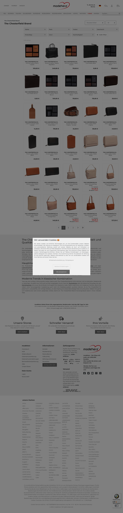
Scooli (77, 458)
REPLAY (77, 431)
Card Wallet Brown (32, 92)
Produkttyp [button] (28, 35)
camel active (26, 472)
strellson (91, 415)
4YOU (24, 403)
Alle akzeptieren (61, 272)
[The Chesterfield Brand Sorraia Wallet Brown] (110, 81)
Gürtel (75, 13)
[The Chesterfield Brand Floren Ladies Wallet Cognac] (71, 141)
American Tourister (28, 411)
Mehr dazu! (61, 332)
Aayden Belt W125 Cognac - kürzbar (71, 123)
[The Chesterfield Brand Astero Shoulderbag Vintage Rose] (52, 203)
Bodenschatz (26, 437)
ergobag (38, 450)
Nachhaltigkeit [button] (78, 35)
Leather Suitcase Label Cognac (32, 123)
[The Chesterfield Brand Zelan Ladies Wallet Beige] (110, 141)
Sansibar (78, 448)
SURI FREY (92, 418)
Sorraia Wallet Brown (110, 92)
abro (23, 406)
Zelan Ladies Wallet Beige (110, 153)
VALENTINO (92, 459)
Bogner (24, 439)
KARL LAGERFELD (54, 467)
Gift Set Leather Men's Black (110, 62)
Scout (77, 463)
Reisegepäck (46, 13)
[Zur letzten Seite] (83, 228)
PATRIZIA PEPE (66, 480)
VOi (90, 469)
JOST (50, 462)
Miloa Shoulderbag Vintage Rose (110, 183)
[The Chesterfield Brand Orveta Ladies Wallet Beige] (91, 141)
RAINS (77, 423)
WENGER (92, 474)
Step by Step (92, 410)
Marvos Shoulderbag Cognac (91, 215)
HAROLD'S (52, 430)
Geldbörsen (27, 13)
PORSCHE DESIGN (81, 418)
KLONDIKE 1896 (54, 475)
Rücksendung (46, 351)
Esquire (38, 455)
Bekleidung (67, 13)
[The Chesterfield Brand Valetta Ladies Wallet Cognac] (32, 172)
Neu (5, 13)
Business (11, 13)
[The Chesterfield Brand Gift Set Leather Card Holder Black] (52, 111)
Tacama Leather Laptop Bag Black (51, 62)
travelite (91, 447)
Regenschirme (57, 13)
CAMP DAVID (26, 474)
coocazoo (39, 411)
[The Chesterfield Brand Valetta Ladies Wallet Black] (52, 172)
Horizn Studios (53, 447)
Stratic (91, 413)
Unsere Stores (26, 366)
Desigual (38, 426)
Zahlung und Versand (49, 359)
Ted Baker (92, 427)
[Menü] (120, 494)
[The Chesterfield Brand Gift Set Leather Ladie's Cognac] (71, 51)
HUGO (51, 450)
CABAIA (24, 467)
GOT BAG (52, 418)
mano (64, 443)
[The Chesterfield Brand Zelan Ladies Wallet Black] (110, 111)
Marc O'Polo (66, 450)
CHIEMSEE (39, 403)
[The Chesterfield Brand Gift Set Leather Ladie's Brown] (91, 81)
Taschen (18, 13)
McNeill (64, 453)
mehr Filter (103, 35)
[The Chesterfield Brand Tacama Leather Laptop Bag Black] (52, 51)
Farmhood (39, 457)
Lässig (64, 411)
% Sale (90, 13)
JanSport (52, 457)
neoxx (64, 460)
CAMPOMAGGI (27, 477)
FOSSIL (38, 462)
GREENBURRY (53, 420)
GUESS (51, 427)
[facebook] (85, 373)
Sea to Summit (80, 468)
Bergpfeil (25, 429)
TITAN (90, 439)
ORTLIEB (65, 468)
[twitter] (89, 373)
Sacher (77, 438)
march (64, 448)
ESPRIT (38, 452)
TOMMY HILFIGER (94, 442)
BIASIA (24, 434)
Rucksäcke (36, 13)
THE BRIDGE (93, 430)
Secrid (77, 470)
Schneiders (78, 453)
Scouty (77, 465)
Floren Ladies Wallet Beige (32, 215)
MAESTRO (65, 429)
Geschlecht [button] (100, 29)
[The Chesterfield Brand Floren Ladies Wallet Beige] (32, 203)
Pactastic (65, 478)
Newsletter (45, 361)
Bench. (24, 427)
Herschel (51, 440)
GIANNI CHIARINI (54, 410)
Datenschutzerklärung (29, 356)
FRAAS (38, 465)
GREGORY (52, 425)
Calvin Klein (26, 469)
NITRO (64, 463)
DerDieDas (39, 423)
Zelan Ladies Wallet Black (110, 123)
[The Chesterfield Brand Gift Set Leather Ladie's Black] (71, 81)
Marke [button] (27, 29)
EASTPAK (38, 442)
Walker (91, 471)
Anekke (24, 413)
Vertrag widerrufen (50, 365)
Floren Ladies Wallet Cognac (71, 153)
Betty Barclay (26, 432)
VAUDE (91, 464)
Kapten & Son (53, 465)
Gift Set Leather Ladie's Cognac (71, 62)
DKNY (37, 431)
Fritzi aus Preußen (41, 470)
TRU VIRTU (92, 449)
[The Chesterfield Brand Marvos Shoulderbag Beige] (71, 172)
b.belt (24, 422)
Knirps (51, 477)
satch (77, 450)
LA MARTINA (66, 406)
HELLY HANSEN (54, 437)
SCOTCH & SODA (80, 460)
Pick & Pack (79, 406)
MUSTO (64, 458)
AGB (23, 351)
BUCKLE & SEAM (27, 457)
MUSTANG (65, 455)
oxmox (64, 473)
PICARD (77, 403)
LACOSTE (65, 403)
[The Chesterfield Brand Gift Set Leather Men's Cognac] (32, 51)
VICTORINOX (93, 466)
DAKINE (38, 413)
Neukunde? (25, 376)
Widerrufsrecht (26, 354)
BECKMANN (26, 424)
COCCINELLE (40, 408)
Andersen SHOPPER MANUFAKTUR (26, 417)
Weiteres (83, 13)
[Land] (99, 5)
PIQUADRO (78, 416)
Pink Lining (79, 408)
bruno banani (26, 454)
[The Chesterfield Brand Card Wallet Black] (91, 51)
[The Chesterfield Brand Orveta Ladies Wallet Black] (52, 141)
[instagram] (97, 373)
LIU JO (64, 424)
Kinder (22, 5)
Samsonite (78, 445)
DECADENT (39, 418)
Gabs (37, 477)
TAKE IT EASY (93, 420)
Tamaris (91, 422)
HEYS (50, 442)
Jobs (23, 364)
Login (24, 374)
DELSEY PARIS (40, 421)
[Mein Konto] (112, 6)
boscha (24, 442)
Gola (50, 413)
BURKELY (25, 464)
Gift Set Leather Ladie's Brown (91, 93)
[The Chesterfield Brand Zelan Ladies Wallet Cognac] (91, 111)
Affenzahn (25, 408)
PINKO (77, 411)
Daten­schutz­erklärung (57, 260)
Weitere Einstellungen (61, 266)
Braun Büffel (26, 447)
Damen (6, 5)
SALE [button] (50, 35)
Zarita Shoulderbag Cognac (71, 215)
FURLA (38, 472)
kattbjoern (52, 470)
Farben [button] (75, 29)
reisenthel (78, 428)
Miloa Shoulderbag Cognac (110, 215)
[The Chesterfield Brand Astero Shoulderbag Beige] (91, 172)
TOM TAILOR (92, 444)
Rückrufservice (47, 354)
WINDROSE (92, 476)
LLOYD (64, 427)
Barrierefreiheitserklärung (30, 361)
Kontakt (44, 349)
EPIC (37, 447)
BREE (24, 449)
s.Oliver (91, 403)
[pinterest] (101, 373)
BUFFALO (25, 459)
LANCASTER (66, 408)
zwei (90, 478)
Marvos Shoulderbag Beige (71, 183)
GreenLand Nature (55, 422)
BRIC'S (24, 452)
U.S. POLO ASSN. (94, 452)
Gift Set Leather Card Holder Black (51, 123)
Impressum (25, 349)
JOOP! (51, 460)
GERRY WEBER (53, 408)
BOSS (24, 444)
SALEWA (78, 443)
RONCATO (78, 436)
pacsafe (64, 475)
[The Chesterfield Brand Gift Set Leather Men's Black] (110, 51)
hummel (51, 455)
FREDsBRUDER (40, 467)
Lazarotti (65, 413)
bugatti (24, 462)
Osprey (64, 470)
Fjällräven (39, 460)
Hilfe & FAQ (46, 356)
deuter (38, 428)
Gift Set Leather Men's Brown (51, 93)
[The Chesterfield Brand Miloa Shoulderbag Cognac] (110, 203)
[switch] (117, 506)
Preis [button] (50, 29)
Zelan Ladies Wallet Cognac (91, 123)
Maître (64, 436)
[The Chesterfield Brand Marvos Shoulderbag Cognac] (91, 203)
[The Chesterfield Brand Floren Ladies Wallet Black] (32, 141)
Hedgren (52, 435)
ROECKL (78, 433)
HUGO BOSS (53, 452)
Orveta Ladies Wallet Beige (91, 153)
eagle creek (39, 440)
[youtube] (93, 373)
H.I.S (50, 445)
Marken (96, 13)
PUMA (77, 421)
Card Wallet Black (91, 62)
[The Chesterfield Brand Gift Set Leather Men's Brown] (52, 81)
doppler (38, 433)
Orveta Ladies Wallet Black (51, 153)
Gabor (37, 475)
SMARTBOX (79, 477)
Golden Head (53, 415)
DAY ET (38, 416)
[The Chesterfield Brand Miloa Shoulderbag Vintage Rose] (110, 172)
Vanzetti (91, 461)
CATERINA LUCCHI (28, 479)
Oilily (63, 465)
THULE (91, 437)
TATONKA (92, 425)
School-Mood (79, 455)
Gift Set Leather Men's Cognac (32, 62)
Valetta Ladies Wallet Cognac (32, 183)
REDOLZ (78, 426)
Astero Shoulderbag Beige (91, 183)
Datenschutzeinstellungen (30, 359)
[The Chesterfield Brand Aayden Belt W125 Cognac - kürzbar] (71, 111)
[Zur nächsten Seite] (78, 228)
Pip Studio (78, 413)
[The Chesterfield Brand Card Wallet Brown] (32, 81)
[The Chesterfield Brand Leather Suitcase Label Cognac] (32, 111)
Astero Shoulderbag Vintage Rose (51, 215)
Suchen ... (105, 13)
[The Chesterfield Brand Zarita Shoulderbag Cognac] (71, 203)
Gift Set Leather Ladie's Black (71, 93)
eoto (37, 445)
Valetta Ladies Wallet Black (51, 183)
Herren (14, 5)
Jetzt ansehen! (22, 332)
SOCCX (77, 480)
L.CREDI (51, 480)
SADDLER (78, 440)
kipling (51, 472)
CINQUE (38, 406)
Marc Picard (66, 445)
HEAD (51, 432)
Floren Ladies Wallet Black (32, 153)
